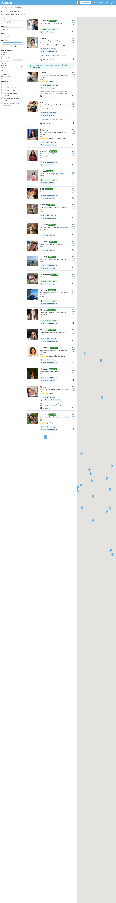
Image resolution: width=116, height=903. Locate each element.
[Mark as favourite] (73, 32)
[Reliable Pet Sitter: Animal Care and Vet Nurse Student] (51, 137)
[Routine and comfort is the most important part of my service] (51, 230)
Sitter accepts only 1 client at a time (12, 99)
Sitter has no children (10, 90)
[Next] (60, 437)
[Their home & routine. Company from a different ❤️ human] (51, 355)
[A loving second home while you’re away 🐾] (51, 262)
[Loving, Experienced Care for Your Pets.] (51, 246)
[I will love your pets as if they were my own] (51, 335)
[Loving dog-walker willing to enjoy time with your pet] (51, 422)
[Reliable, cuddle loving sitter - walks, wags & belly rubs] (51, 84)
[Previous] (41, 437)
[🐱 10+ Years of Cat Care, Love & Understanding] (51, 397)
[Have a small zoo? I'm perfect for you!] (51, 26)
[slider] (2, 42)
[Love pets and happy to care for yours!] (51, 49)
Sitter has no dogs (9, 84)
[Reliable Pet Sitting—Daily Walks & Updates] (51, 113)
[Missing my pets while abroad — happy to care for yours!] (51, 297)
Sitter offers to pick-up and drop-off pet (12, 104)
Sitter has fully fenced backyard (10, 94)
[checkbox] (2, 84)
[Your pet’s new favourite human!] (51, 375)
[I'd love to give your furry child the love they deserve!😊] (51, 317)
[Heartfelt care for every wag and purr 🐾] (51, 177)
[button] (112, 555)
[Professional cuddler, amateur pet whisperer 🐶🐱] (51, 211)
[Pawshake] (6, 2)
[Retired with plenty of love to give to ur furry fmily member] (51, 158)
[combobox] (12, 22)
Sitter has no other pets (11, 87)
